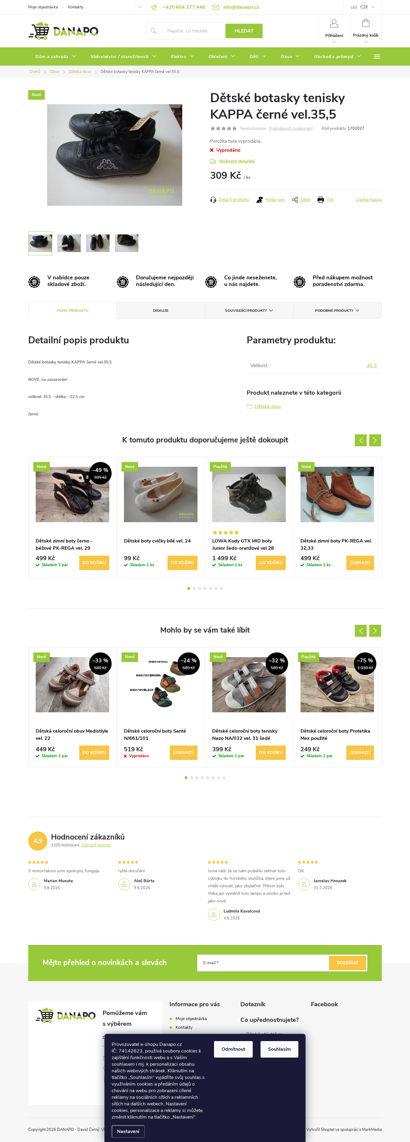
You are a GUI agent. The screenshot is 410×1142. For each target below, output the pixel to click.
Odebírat (347, 963)
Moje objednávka (43, 7)
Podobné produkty (334, 310)
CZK (364, 7)
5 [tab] (210, 588)
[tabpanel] (73, 517)
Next (375, 440)
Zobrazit (360, 563)
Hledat (244, 31)
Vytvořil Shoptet (320, 1129)
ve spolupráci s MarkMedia (358, 1129)
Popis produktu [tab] (73, 310)
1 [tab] (188, 588)
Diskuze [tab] (160, 310)
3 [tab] (199, 588)
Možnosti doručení (237, 161)
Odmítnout (233, 1049)
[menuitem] (55, 56)
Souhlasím (279, 1049)
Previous (361, 440)
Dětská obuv (268, 406)
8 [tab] (223, 777)
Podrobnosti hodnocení (290, 128)
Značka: (369, 199)
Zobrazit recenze (96, 845)
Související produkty (246, 310)
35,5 (372, 365)
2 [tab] (194, 588)
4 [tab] (205, 588)
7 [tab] (221, 588)
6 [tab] (215, 588)
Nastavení (128, 1131)
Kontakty (75, 7)
